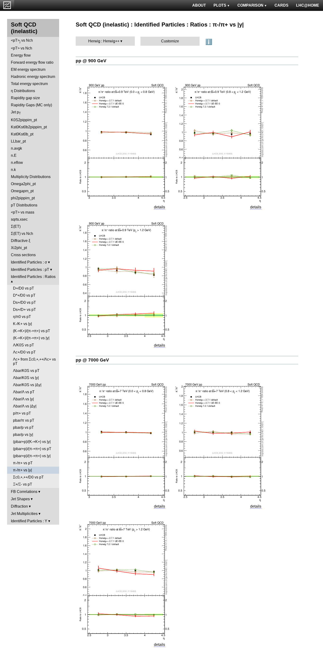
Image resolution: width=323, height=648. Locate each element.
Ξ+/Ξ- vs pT (22, 484)
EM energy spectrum (28, 69)
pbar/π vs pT (23, 420)
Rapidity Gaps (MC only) (31, 105)
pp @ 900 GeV (91, 60)
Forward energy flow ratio (32, 62)
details (159, 207)
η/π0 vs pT (22, 317)
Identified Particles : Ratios (33, 277)
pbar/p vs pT (23, 427)
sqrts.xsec (19, 219)
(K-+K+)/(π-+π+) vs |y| (31, 338)
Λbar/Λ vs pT (24, 392)
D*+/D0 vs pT (24, 295)
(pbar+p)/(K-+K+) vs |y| (32, 442)
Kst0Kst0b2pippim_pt (29, 127)
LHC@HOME (307, 5)
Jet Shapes (20, 499)
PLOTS (220, 5)
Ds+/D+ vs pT (24, 310)
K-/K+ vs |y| (22, 324)
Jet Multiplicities (24, 514)
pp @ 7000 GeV (92, 360)
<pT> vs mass (22, 212)
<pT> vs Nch (22, 40)
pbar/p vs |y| (23, 435)
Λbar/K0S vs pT (26, 371)
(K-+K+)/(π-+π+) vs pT (31, 331)
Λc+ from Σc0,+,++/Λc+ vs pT (34, 361)
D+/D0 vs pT (23, 288)
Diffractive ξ (20, 241)
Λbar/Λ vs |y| (23, 399)
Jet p (16, 112)
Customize (170, 41)
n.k (13, 170)
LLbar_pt (18, 141)
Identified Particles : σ (29, 262)
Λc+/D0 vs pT (24, 352)
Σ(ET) (16, 226)
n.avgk (16, 148)
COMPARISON (250, 5)
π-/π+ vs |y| (22, 470)
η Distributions (23, 91)
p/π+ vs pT (22, 413)
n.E (14, 155)
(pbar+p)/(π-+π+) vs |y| (32, 456)
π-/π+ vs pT (23, 463)
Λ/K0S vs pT (23, 345)
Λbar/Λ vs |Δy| (24, 406)
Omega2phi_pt (23, 184)
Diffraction (19, 506)
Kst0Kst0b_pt (22, 134)
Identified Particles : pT (30, 270)
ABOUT (199, 5)
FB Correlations (24, 492)
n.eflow (17, 163)
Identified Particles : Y (29, 521)
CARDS (281, 5)
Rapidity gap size (25, 98)
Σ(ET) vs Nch (22, 234)
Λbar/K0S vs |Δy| (27, 385)
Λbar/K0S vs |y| (26, 378)
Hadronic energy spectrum (33, 77)
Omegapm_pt (22, 191)
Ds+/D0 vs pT (24, 302)
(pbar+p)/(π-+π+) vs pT (32, 449)
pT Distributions (24, 205)
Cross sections (23, 255)
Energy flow (21, 55)
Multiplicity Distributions (31, 177)
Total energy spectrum (29, 84)
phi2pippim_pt (23, 198)
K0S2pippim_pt (24, 120)
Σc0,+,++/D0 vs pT (28, 477)
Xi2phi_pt (19, 248)
